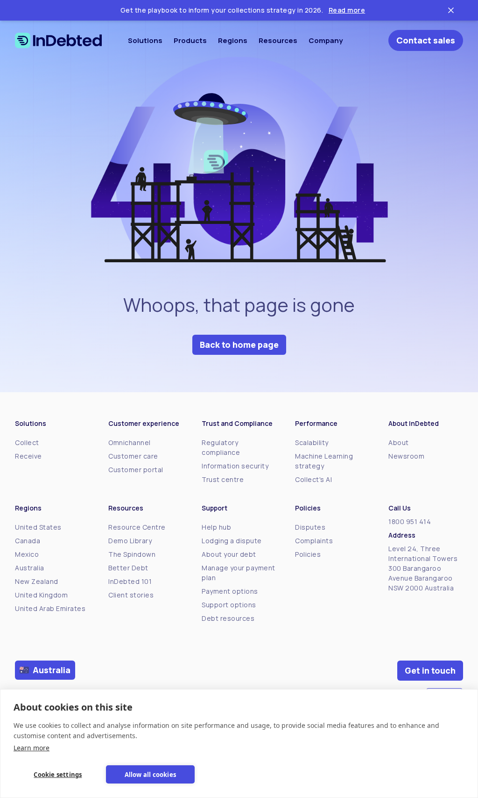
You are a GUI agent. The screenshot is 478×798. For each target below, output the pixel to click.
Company (326, 40)
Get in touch (430, 670)
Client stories (131, 594)
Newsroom (406, 456)
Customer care (133, 456)
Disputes (310, 527)
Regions (232, 40)
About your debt (229, 554)
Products (190, 40)
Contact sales (425, 40)
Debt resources (228, 618)
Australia (29, 567)
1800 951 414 (409, 521)
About (398, 442)
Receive (28, 456)
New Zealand (36, 581)
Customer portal (135, 469)
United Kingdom (41, 594)
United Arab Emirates (50, 608)
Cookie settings (58, 774)
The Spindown (131, 554)
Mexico (27, 554)
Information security (235, 465)
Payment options (230, 591)
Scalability (312, 442)
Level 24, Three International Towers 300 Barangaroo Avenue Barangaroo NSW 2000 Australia (422, 568)
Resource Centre (137, 527)
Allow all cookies (150, 774)
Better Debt (128, 567)
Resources (278, 40)
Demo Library (130, 540)
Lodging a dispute (232, 540)
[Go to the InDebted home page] (58, 40)
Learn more (31, 747)
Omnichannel (129, 442)
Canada (27, 540)
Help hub (216, 527)
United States (38, 527)
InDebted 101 (130, 581)
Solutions (145, 40)
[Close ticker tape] (451, 10)
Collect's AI (313, 479)
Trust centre (223, 479)
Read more (347, 10)
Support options (229, 604)
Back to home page (239, 344)
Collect (27, 442)
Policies (308, 554)
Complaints (314, 540)
